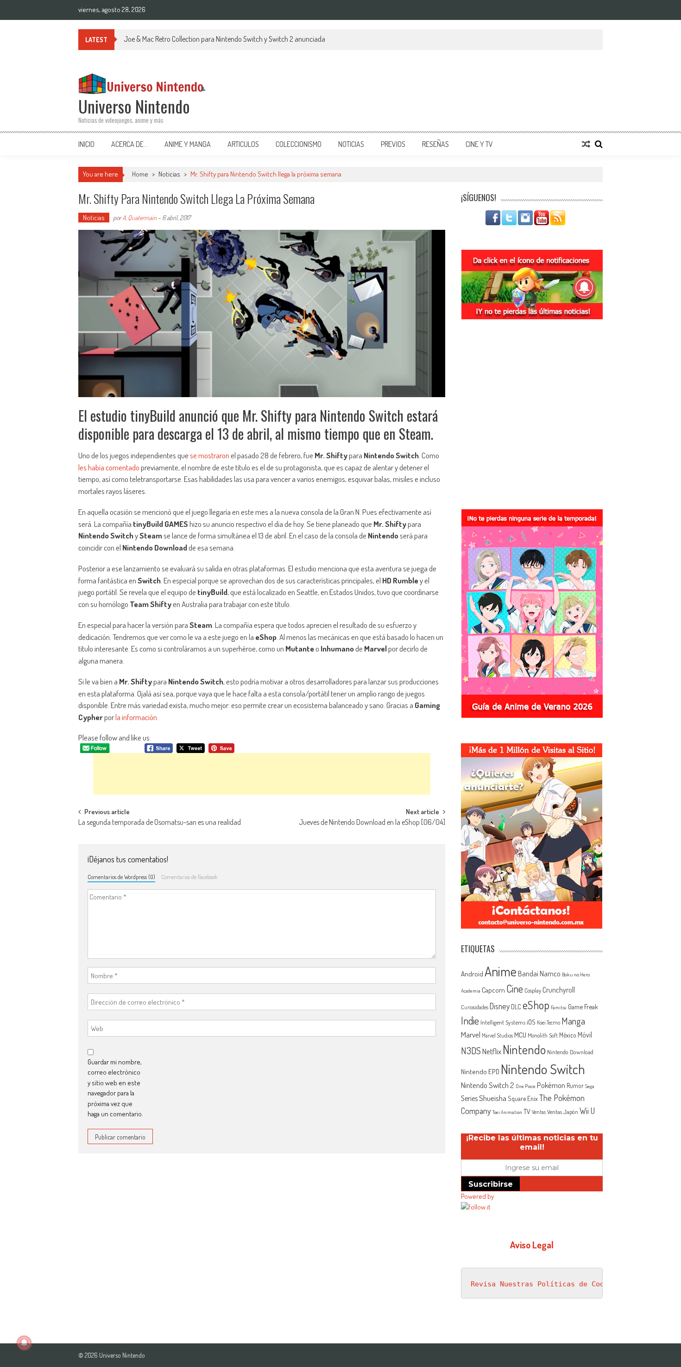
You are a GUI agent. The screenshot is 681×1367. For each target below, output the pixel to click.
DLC (516, 1007)
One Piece (526, 1086)
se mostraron (209, 455)
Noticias (351, 144)
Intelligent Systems (502, 1022)
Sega (589, 1086)
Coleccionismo (299, 144)
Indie (470, 1020)
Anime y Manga (187, 144)
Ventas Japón (562, 1111)
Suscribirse (490, 1184)
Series (469, 1098)
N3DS (471, 1050)
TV (526, 1111)
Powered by (477, 1196)
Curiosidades (474, 1007)
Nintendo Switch (543, 1068)
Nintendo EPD (480, 1071)
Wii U (587, 1110)
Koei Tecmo (548, 1022)
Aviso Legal (532, 1245)
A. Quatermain (139, 218)
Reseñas (435, 144)
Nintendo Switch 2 (487, 1085)
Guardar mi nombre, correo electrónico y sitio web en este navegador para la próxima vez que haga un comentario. (115, 1088)
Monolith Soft (543, 1035)
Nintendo (524, 1049)
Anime (501, 971)
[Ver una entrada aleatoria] (586, 144)
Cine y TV (479, 144)
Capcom (493, 989)
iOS (531, 1021)
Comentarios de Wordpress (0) (121, 876)
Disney (500, 1006)
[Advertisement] (261, 774)
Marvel (470, 1034)
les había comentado (108, 467)
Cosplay (532, 990)
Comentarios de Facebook (189, 876)
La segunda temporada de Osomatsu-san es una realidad (159, 823)
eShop (536, 1005)
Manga (573, 1021)
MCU (520, 1034)
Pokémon (551, 1085)
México (567, 1035)
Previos (393, 144)
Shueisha (492, 1098)
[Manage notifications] (24, 1342)
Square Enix (523, 1098)
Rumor (575, 1085)
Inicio (86, 144)
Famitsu (559, 1007)
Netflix (491, 1051)
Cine (514, 988)
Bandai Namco (539, 973)
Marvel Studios (497, 1035)
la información (136, 717)
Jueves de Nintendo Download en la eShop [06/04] (372, 823)
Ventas (539, 1111)
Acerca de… (129, 144)
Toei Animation (507, 1112)
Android (472, 973)
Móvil (585, 1034)
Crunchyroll (558, 989)
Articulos (243, 144)
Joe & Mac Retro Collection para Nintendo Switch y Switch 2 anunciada (224, 39)
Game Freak (583, 1006)
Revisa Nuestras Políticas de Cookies (546, 1284)
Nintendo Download (570, 1052)
